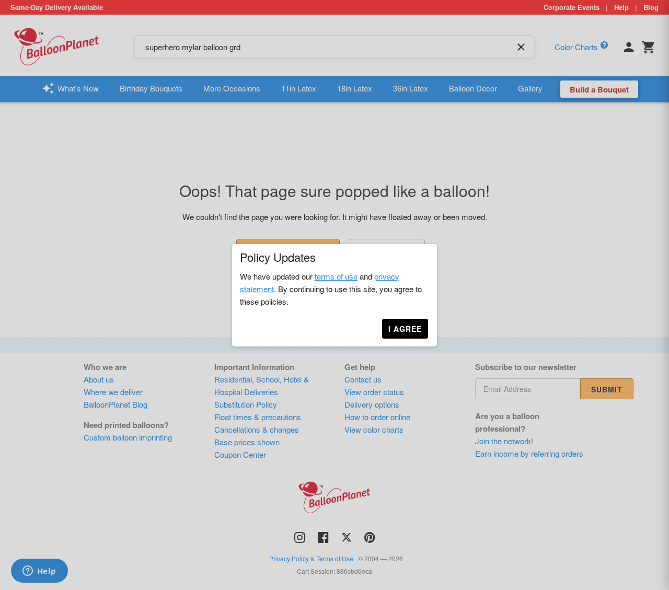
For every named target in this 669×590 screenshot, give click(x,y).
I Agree (405, 328)
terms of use (336, 276)
